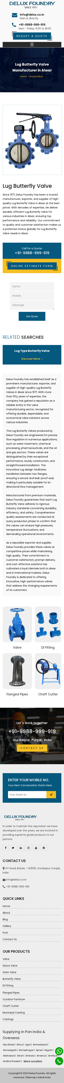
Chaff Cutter (48, 694)
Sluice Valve (10, 965)
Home (23, 76)
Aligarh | (49, 1050)
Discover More (31, 359)
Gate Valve (9, 972)
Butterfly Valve (12, 979)
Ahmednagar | (27, 1050)
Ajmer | (40, 1050)
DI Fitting (48, 647)
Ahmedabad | (41, 1044)
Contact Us (32, 748)
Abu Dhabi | (9, 1044)
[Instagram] (28, 848)
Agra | (28, 1044)
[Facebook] (6, 848)
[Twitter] (13, 848)
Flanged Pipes (17, 694)
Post (5, 932)
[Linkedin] (20, 848)
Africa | (21, 1044)
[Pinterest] (43, 848)
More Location (33, 1061)
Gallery (7, 926)
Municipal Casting (14, 1012)
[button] (51, 794)
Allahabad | (9, 1055)
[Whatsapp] (59, 1051)
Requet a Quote (32, 36)
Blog (5, 919)
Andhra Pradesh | (12, 1061)
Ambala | (30, 1055)
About (6, 913)
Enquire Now (36, 76)
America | (42, 1055)
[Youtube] (36, 848)
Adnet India (44, 1077)
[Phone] (59, 1061)
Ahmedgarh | (10, 1050)
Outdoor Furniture (14, 999)
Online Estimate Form (32, 266)
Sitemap (31, 1077)
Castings (8, 1019)
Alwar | (21, 1055)
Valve (17, 647)
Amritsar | (53, 1055)
